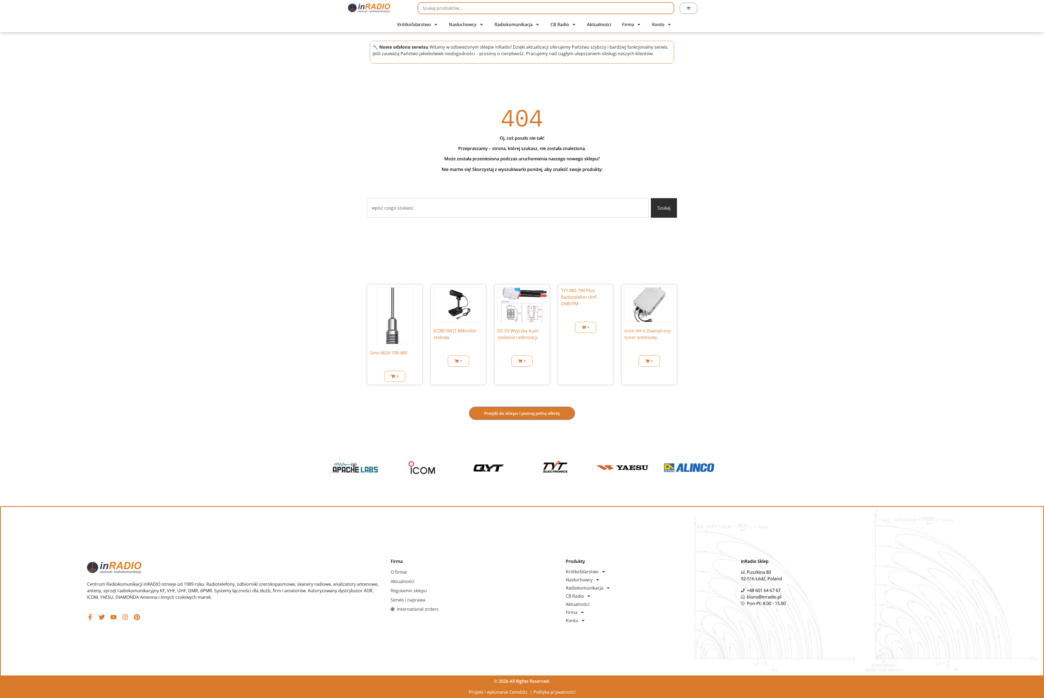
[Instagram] (125, 617)
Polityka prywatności (554, 692)
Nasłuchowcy (463, 24)
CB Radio (560, 24)
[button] (394, 376)
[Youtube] (113, 617)
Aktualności (599, 24)
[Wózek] (688, 8)
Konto (658, 24)
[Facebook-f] (90, 617)
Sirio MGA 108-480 (388, 353)
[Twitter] (102, 617)
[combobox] (508, 208)
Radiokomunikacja (514, 24)
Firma (628, 24)
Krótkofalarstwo (414, 24)
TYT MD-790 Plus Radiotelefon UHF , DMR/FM (580, 297)
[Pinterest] (137, 617)
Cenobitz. (519, 692)
